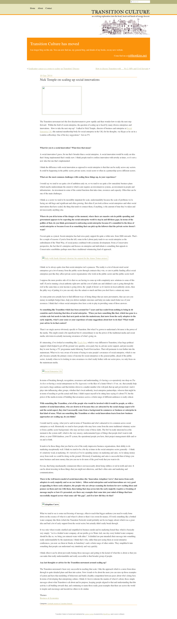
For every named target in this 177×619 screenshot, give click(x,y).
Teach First (82, 342)
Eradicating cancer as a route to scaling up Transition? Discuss (54, 68)
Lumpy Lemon (89, 614)
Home (32, 8)
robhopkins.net (137, 55)
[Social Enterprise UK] (52, 371)
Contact (48, 8)
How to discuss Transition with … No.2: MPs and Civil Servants (122, 68)
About (40, 8)
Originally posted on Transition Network (60, 603)
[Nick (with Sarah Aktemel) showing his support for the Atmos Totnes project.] (75, 258)
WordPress (106, 614)
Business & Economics (49, 598)
